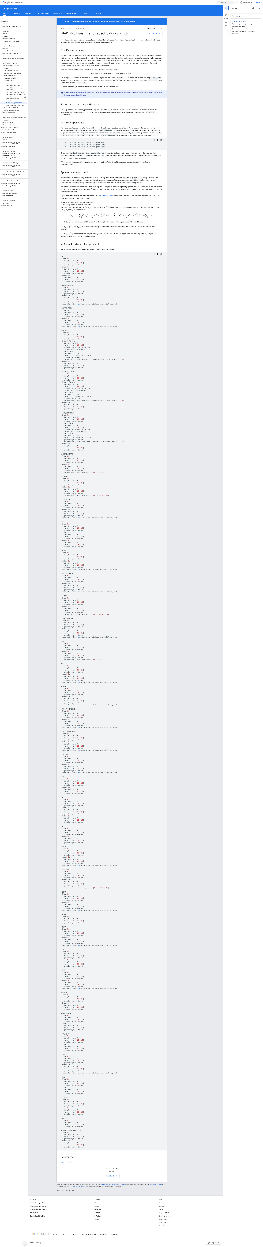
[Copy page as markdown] (125, 33)
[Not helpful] (161, 28)
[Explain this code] (154, 140)
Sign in (258, 2)
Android (161, 1203)
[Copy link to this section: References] (76, 1157)
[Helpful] (158, 28)
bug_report (253, 8)
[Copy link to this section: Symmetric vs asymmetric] (91, 172)
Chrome (161, 1206)
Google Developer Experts (38, 1209)
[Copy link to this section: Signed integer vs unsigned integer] (101, 105)
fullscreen (256, 8)
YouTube (97, 1219)
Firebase (161, 1209)
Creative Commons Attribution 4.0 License (112, 1184)
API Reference (96, 13)
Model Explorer (43, 13)
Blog (96, 1203)
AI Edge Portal (57, 13)
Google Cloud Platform (88, 1234)
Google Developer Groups (38, 1206)
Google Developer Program (39, 1203)
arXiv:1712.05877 (106, 196)
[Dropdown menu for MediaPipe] (34, 13)
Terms (32, 1243)
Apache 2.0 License (156, 1184)
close (259, 8)
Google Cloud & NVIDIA (37, 1216)
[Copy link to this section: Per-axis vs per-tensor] (87, 123)
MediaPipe (28, 13)
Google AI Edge (9, 9)
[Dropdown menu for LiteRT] (9, 13)
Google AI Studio (164, 1213)
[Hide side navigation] (25, 1243)
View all (161, 1226)
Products (69, 28)
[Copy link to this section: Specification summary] (88, 50)
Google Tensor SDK (72, 13)
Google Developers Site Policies (75, 1186)
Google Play (162, 1222)
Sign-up (105, 21)
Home (62, 28)
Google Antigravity (165, 1216)
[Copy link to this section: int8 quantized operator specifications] (106, 244)
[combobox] (227, 2)
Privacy (38, 1243)
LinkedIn (97, 1213)
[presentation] (111, 74)
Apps (85, 13)
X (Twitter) (98, 1216)
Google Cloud (163, 1219)
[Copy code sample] (161, 140)
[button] (13, 21)
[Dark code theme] (157, 140)
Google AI (103, 1234)
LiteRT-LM (17, 13)
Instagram (98, 1209)
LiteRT (4, 13)
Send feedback (154, 34)
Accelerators (34, 1213)
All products (114, 1234)
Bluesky (97, 1206)
